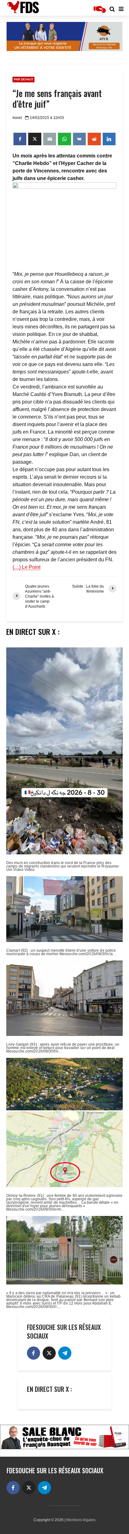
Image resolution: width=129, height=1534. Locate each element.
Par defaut (23, 79)
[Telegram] (64, 1353)
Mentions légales (80, 1520)
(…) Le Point (26, 567)
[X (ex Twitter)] (49, 1353)
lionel (17, 118)
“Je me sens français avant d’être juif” (57, 98)
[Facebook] (33, 1353)
